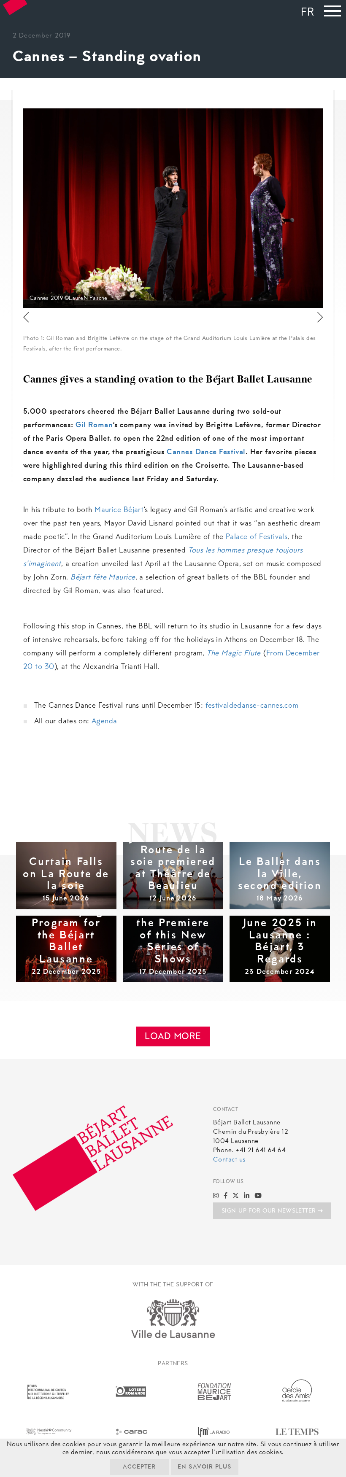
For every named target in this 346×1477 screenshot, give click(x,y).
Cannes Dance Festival (206, 452)
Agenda (104, 721)
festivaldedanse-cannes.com (252, 706)
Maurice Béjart (119, 510)
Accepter (139, 1467)
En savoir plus (205, 1467)
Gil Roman (94, 425)
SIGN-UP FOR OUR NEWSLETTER (269, 1211)
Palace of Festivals (256, 537)
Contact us (229, 1159)
